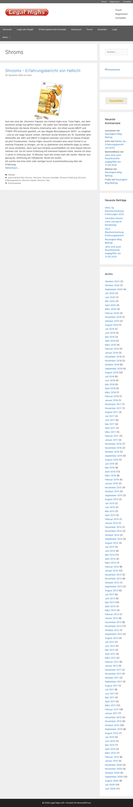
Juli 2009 (110, 784)
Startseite (7, 29)
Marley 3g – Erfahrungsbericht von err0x (116, 144)
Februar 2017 (112, 436)
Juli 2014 (109, 547)
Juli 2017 (109, 416)
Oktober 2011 (112, 677)
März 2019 (110, 345)
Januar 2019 (111, 352)
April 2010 (110, 749)
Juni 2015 (110, 507)
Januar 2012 (111, 665)
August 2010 (111, 733)
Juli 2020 (110, 293)
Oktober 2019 (112, 321)
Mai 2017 (109, 424)
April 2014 (110, 559)
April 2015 (110, 515)
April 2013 (110, 606)
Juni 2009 (110, 788)
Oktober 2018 (112, 364)
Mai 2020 (110, 301)
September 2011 (113, 681)
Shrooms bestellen (50, 177)
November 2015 (113, 487)
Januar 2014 (111, 570)
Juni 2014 (110, 551)
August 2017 (111, 412)
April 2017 (110, 428)
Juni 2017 (110, 420)
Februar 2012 (112, 662)
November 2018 (113, 360)
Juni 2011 (110, 693)
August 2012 (111, 638)
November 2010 (113, 721)
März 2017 (110, 432)
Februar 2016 (112, 479)
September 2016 (113, 455)
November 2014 (113, 531)
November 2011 (113, 673)
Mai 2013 (110, 602)
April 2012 (110, 654)
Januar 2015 (111, 523)
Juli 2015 (109, 503)
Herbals (11, 175)
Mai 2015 (109, 511)
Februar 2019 (112, 348)
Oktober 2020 (112, 285)
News (5, 37)
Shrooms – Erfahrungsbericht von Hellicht (43, 70)
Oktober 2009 (112, 773)
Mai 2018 (109, 384)
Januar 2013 (111, 618)
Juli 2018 (109, 376)
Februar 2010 (112, 757)
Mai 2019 (110, 337)
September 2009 (114, 776)
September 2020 (114, 289)
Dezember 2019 (113, 317)
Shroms (28, 177)
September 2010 (113, 729)
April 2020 (110, 305)
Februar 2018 (112, 396)
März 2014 (110, 562)
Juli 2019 (109, 329)
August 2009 (112, 780)
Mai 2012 (109, 650)
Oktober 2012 (112, 630)
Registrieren (115, 2)
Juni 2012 (110, 646)
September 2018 (113, 368)
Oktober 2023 (112, 281)
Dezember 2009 (113, 765)
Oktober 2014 (112, 535)
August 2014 (111, 543)
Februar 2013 (112, 614)
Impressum (76, 29)
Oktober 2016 (112, 451)
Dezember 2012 (113, 622)
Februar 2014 (112, 566)
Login (114, 29)
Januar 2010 (111, 761)
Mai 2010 (110, 745)
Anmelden (127, 2)
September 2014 (113, 539)
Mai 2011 (109, 697)
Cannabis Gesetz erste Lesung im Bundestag (114, 221)
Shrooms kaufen (29, 180)
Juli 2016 (109, 463)
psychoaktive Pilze (16, 177)
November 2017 (113, 408)
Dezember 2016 (113, 444)
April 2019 (110, 341)
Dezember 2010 (113, 717)
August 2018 (111, 372)
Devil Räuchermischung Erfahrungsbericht (114, 232)
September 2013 (113, 586)
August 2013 (111, 590)
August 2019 (111, 325)
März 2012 (110, 658)
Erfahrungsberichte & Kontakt (52, 29)
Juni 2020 (110, 297)
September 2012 (113, 634)
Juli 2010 (109, 737)
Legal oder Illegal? (25, 29)
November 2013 (113, 578)
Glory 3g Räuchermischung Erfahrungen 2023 (114, 211)
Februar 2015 (112, 519)
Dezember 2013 (113, 574)
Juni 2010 (110, 741)
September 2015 (113, 495)
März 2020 (110, 309)
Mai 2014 (110, 555)
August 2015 (111, 499)
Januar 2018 (111, 400)
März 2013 (110, 610)
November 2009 (113, 769)
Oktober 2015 (112, 491)
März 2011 (110, 705)
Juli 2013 (109, 594)
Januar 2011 (111, 713)
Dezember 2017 (113, 404)
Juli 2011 (109, 689)
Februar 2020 (112, 313)
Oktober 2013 (112, 582)
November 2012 (113, 626)
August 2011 (111, 685)
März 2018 (110, 392)
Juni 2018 (110, 380)
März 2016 (110, 475)
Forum (104, 2)
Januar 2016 (111, 483)
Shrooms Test (43, 180)
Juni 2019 (110, 333)
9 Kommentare (14, 183)
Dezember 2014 (113, 527)
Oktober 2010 (112, 725)
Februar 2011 (111, 709)
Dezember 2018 (113, 356)
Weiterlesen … (12, 168)
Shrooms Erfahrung (68, 177)
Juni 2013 (110, 598)
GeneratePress (84, 803)
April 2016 (110, 471)
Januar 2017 (111, 440)
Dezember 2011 (113, 669)
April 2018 (110, 388)
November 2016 (113, 448)
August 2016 (111, 459)
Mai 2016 (110, 467)
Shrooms (37, 177)
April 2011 (110, 701)
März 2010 (110, 753)
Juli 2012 (109, 642)
